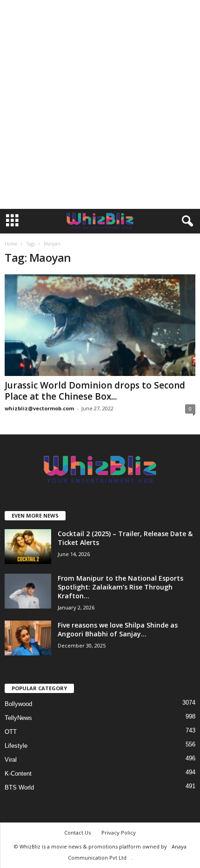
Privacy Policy (118, 832)
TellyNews (18, 717)
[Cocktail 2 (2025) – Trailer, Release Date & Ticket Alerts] (28, 546)
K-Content (18, 773)
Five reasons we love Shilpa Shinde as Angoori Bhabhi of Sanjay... (118, 629)
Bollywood (18, 703)
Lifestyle (16, 745)
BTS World (19, 787)
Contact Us (77, 832)
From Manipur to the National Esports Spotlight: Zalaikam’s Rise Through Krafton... (120, 587)
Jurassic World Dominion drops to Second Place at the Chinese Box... (95, 390)
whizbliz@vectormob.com (39, 408)
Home (11, 243)
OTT (11, 731)
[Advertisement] (100, 104)
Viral (11, 759)
